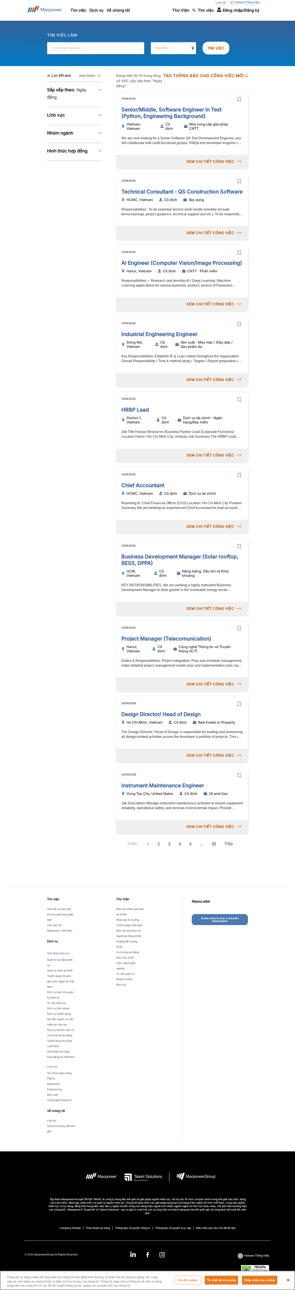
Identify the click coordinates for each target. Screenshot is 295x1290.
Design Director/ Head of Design (161, 714)
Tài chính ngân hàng (59, 1073)
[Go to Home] (45, 10)
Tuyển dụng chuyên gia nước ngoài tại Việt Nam (60, 981)
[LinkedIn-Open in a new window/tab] (133, 1254)
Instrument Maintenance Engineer (162, 785)
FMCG (51, 1078)
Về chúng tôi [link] (56, 1111)
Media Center (124, 979)
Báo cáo (121, 984)
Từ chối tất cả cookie (221, 1280)
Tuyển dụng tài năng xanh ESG (59, 1043)
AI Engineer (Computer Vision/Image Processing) (181, 263)
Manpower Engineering (54, 1086)
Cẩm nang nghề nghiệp (125, 965)
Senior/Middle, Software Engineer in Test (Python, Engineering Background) (171, 112)
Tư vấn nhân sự (56, 1003)
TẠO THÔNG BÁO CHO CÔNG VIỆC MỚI (203, 75)
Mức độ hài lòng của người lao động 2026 (128, 933)
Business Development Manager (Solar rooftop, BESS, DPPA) (179, 559)
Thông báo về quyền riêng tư (132, 1228)
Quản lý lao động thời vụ (60, 962)
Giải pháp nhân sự (58, 953)
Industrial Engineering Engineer (159, 334)
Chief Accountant (142, 485)
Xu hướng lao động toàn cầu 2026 (127, 955)
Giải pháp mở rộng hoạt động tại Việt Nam (61, 1054)
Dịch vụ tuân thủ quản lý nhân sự (60, 994)
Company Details (70, 1228)
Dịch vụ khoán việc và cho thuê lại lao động (60, 1032)
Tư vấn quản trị (125, 973)
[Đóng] (288, 1280)
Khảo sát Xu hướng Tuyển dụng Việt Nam (129, 922)
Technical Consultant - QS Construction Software (182, 192)
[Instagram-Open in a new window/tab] (162, 1254)
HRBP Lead (135, 410)
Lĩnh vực (52, 1066)
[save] (239, 99)
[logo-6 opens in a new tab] (193, 1177)
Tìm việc (216, 48)
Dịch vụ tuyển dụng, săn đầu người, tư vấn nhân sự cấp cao (60, 1019)
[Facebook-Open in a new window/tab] (147, 1254)
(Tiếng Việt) (246, 2)
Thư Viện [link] (122, 899)
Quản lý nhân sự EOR (60, 970)
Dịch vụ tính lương (58, 1008)
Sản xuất (52, 1094)
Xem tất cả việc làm (59, 909)
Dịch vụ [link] (52, 941)
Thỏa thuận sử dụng (98, 1228)
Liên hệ (221, 2)
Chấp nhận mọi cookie (259, 1280)
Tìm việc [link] (53, 899)
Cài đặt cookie (187, 1280)
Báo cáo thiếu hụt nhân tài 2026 (130, 911)
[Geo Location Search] (192, 48)
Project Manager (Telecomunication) (166, 638)
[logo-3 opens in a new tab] (139, 1177)
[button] (90, 75)
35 (214, 844)
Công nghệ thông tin (59, 1100)
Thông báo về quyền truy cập (173, 1228)
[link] (147, 1254)
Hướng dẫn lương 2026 (126, 944)
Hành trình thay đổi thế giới (61, 1128)
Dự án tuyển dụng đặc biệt (60, 917)
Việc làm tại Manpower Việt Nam (59, 928)
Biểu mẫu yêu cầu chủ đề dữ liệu (216, 1228)
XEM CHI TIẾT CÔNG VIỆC (210, 161)
